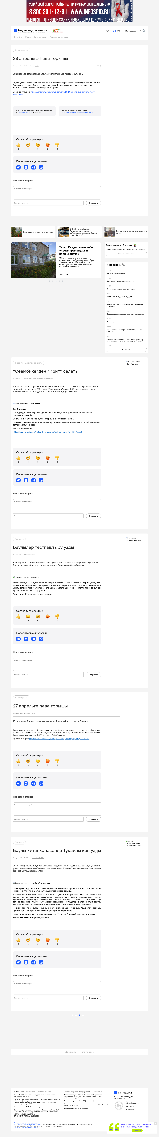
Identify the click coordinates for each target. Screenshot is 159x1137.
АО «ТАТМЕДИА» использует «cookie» (28, 1124)
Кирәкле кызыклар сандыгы (28, 363)
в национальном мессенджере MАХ (77, 112)
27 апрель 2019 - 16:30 (20, 66)
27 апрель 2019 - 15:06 (20, 378)
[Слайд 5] (62, 281)
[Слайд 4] (59, 281)
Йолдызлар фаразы (59, 37)
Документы (70, 1052)
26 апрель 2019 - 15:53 (20, 858)
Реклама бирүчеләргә (35, 37)
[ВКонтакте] (18, 167)
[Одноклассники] (26, 167)
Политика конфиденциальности (26, 1127)
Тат (118, 31)
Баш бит (18, 37)
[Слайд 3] (56, 281)
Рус (107, 31)
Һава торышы (21, 50)
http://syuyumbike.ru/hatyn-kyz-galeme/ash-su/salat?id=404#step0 (48, 432)
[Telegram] (33, 167)
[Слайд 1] (49, 281)
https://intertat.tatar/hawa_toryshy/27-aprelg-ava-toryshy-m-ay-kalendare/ (59, 738)
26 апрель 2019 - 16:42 (20, 713)
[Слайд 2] (52, 281)
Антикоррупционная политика (25, 1123)
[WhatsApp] (41, 167)
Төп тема (19, 539)
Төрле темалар (87, 1052)
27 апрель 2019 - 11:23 (20, 554)
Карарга (137, 1130)
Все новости (126, 350)
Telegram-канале (25, 112)
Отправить (93, 203)
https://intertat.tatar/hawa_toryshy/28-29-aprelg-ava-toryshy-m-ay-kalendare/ (54, 93)
